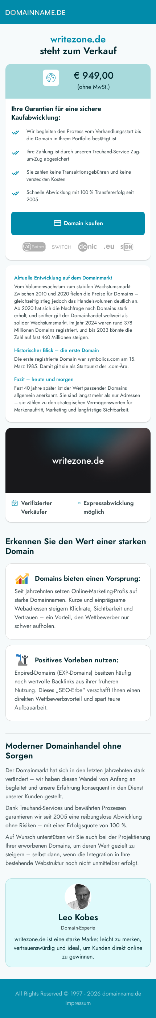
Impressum (78, 1003)
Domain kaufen (83, 223)
